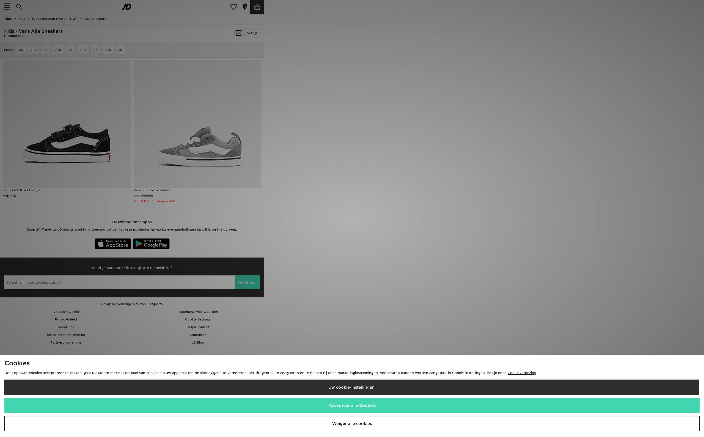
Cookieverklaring (522, 373)
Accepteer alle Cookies (352, 405)
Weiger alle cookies (352, 423)
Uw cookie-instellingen (351, 387)
